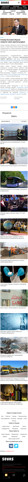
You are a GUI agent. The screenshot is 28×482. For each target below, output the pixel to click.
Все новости (24, 121)
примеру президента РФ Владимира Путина (12, 60)
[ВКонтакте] (12, 107)
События (13, 11)
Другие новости (5, 121)
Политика (4, 14)
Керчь (24, 6)
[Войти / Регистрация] (24, 2)
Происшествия (7, 12)
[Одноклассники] (14, 107)
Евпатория (16, 6)
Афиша (5, 436)
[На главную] (4, 2)
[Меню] (10, 2)
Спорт (18, 14)
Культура (12, 14)
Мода (23, 436)
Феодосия (13, 8)
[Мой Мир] (16, 107)
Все (4, 11)
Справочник (23, 434)
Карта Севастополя (14, 438)
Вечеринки (15, 436)
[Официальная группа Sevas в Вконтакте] (11, 446)
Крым (1, 37)
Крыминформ (16, 98)
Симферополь (5, 8)
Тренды (23, 11)
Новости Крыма (5, 434)
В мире (25, 8)
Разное (24, 14)
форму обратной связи (10, 472)
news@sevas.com (9, 451)
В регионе (19, 8)
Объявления (14, 434)
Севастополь (5, 6)
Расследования (20, 12)
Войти (14, 116)
